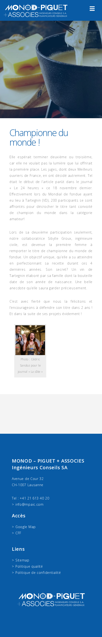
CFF (18, 533)
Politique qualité (29, 566)
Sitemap (22, 560)
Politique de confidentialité (38, 572)
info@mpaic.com (29, 504)
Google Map (25, 527)
